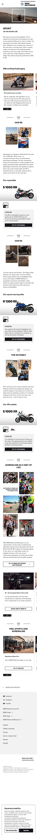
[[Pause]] (35, 22)
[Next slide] (10, 109)
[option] (5, 205)
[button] (2, 4)
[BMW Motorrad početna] (28, 4)
